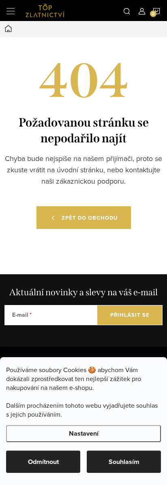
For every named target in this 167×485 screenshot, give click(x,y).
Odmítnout (43, 461)
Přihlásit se (130, 315)
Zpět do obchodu (90, 218)
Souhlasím (124, 461)
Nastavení (83, 433)
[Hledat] (127, 10)
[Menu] (10, 10)
